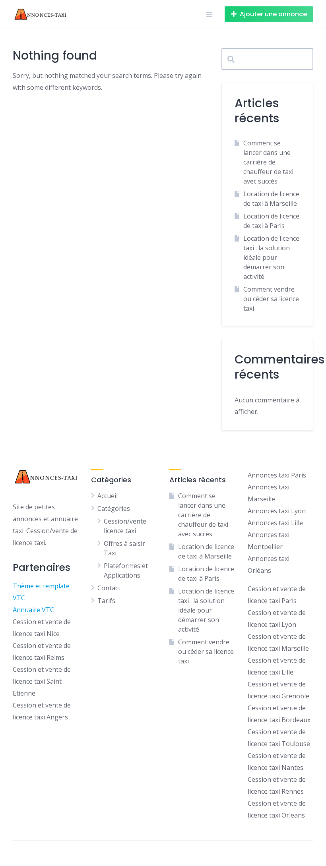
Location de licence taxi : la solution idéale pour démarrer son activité (271, 257)
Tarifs (106, 600)
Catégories (113, 508)
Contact (108, 588)
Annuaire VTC (33, 609)
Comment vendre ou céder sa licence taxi (271, 299)
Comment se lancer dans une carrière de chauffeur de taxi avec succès (268, 162)
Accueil (107, 495)
